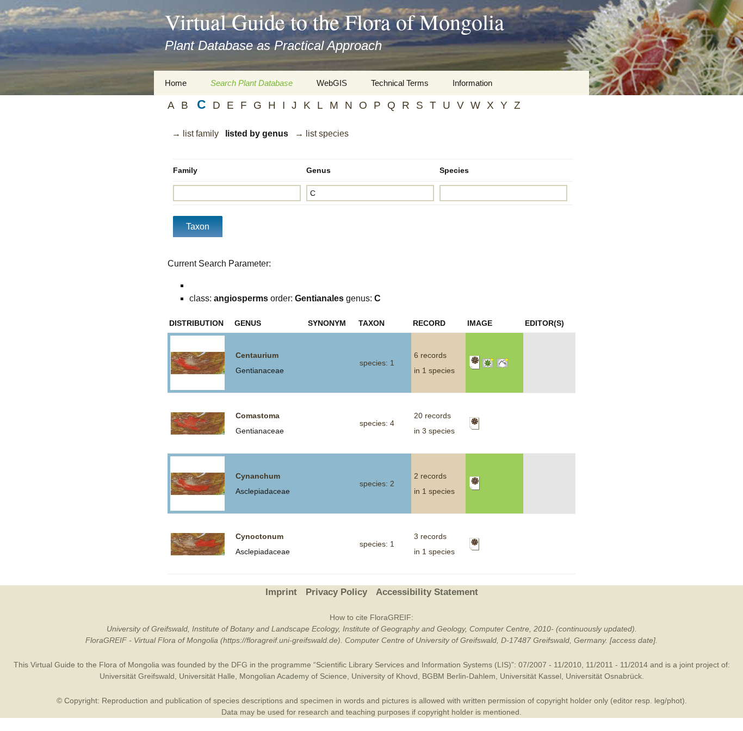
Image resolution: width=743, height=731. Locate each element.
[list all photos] (488, 362)
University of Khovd (384, 676)
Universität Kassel (530, 676)
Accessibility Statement (427, 592)
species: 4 (377, 423)
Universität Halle (207, 676)
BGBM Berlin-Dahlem (459, 676)
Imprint (281, 592)
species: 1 (377, 362)
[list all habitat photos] (503, 362)
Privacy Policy (336, 592)
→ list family (195, 133)
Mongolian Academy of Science (293, 676)
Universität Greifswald (137, 676)
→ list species (322, 133)
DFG (239, 664)
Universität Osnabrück (604, 676)
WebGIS (332, 83)
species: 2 (377, 483)
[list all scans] (474, 362)
